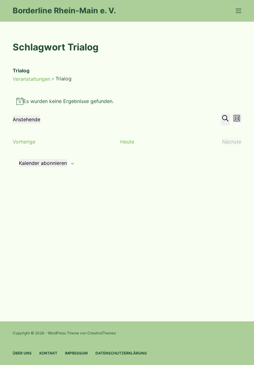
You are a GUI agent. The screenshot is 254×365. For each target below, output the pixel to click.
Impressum (76, 353)
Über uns (22, 353)
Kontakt (48, 353)
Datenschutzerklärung (121, 353)
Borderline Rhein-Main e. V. (64, 10)
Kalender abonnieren (43, 163)
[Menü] (238, 11)
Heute (127, 142)
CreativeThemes (101, 333)
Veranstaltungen (31, 79)
